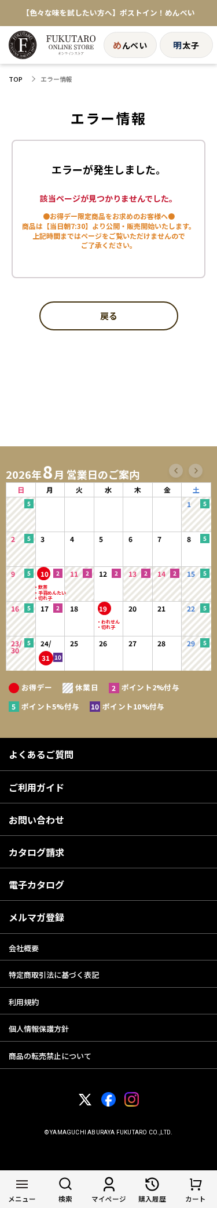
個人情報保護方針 (39, 1028)
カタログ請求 (36, 852)
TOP (16, 79)
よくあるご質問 (41, 754)
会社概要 (24, 948)
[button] (176, 471)
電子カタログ (36, 885)
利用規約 (24, 1001)
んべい (130, 45)
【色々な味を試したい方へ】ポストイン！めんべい (108, 13)
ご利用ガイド (36, 787)
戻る (108, 316)
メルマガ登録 (36, 917)
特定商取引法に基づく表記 (54, 974)
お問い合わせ (36, 820)
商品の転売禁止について (50, 1055)
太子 (186, 45)
